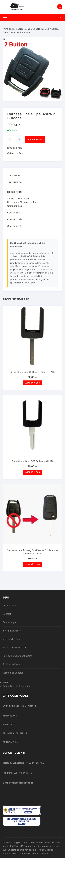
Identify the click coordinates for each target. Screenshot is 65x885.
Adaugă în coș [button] (32, 383)
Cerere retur (9, 605)
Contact (7, 613)
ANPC (6, 682)
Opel (47, 29)
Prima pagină (9, 29)
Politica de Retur (11, 664)
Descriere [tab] (14, 175)
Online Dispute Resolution (17, 686)
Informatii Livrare (12, 630)
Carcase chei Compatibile (30, 29)
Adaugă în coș (35, 139)
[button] (4, 39)
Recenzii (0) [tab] (15, 182)
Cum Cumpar (10, 622)
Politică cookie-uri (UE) (15, 647)
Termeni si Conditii (13, 672)
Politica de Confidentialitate (17, 655)
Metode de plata (11, 639)
